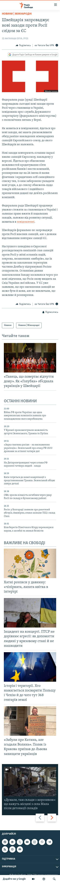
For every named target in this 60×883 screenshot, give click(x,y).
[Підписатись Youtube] (27, 842)
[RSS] (5, 849)
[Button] (23, 45)
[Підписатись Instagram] (35, 842)
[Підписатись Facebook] (5, 842)
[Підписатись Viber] (42, 842)
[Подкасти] (44, 879)
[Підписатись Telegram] (49, 842)
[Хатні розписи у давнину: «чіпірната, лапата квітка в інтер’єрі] (30, 563)
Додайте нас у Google (14, 879)
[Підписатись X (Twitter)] (20, 842)
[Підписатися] (20, 849)
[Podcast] (12, 849)
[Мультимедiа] (33, 879)
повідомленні (25, 222)
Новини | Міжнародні (17, 14)
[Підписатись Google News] (12, 842)
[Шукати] (54, 879)
